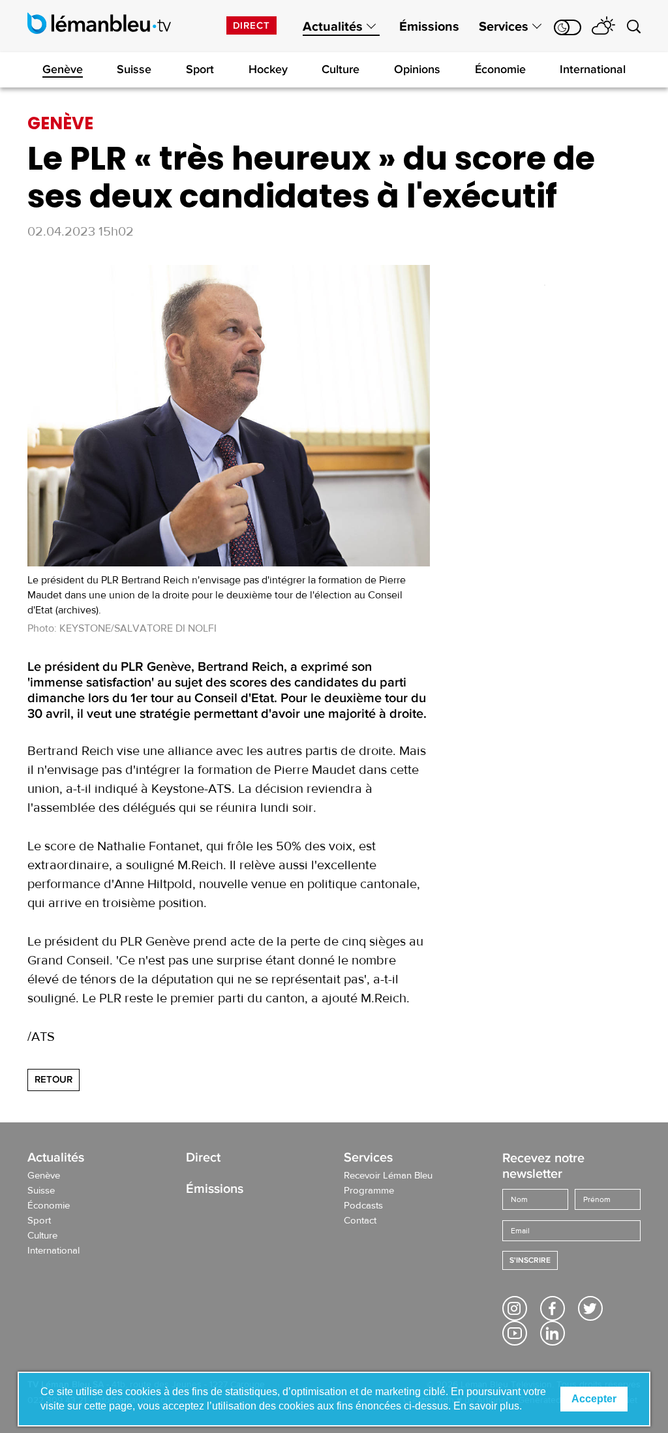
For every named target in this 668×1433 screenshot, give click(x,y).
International (593, 69)
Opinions (417, 69)
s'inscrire (530, 1260)
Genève (62, 69)
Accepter (593, 1398)
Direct (251, 25)
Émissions (429, 27)
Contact (360, 1221)
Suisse (134, 69)
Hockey (268, 69)
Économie (500, 69)
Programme (369, 1191)
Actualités (333, 27)
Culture (340, 69)
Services (503, 27)
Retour (53, 1079)
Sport (200, 69)
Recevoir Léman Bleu (388, 1176)
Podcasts (363, 1206)
